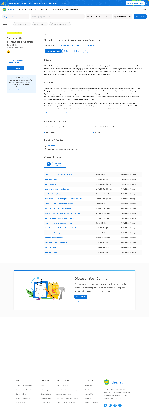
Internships (45, 390)
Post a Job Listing (62, 385)
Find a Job (32, 9)
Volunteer (44, 9)
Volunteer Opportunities (24, 385)
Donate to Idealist (91, 403)
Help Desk (88, 398)
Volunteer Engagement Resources (68, 398)
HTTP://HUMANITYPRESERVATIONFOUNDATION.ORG (76, 45)
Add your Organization (64, 394)
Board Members (51, 179)
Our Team (88, 390)
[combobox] (57, 16)
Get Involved (22, 9)
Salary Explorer (46, 398)
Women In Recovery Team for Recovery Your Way (62, 213)
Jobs (42, 385)
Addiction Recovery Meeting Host (57, 189)
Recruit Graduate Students (65, 403)
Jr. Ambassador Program (54, 233)
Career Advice (45, 403)
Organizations (21, 394)
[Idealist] (8, 9)
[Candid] (8, 51)
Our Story (88, 385)
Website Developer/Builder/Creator (58, 208)
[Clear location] (109, 16)
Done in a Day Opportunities (26, 390)
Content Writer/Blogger (54, 194)
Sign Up (143, 9)
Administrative (50, 184)
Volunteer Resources (23, 398)
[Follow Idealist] (105, 405)
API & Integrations (72, 9)
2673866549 (51, 145)
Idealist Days (20, 403)
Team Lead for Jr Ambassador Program (59, 174)
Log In (137, 9)
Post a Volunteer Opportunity (66, 390)
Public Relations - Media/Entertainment (59, 218)
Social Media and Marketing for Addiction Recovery (63, 199)
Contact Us (89, 394)
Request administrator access (19, 90)
